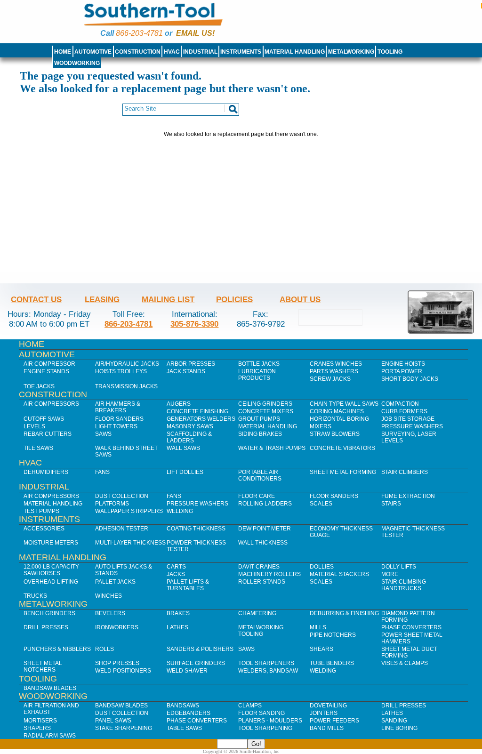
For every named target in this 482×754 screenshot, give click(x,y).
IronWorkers (116, 627)
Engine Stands (46, 371)
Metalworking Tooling (260, 630)
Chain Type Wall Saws (344, 404)
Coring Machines (337, 411)
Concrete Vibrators (342, 448)
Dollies (322, 566)
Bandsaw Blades (50, 688)
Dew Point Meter (264, 528)
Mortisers (40, 720)
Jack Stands (186, 371)
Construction (138, 51)
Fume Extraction (408, 496)
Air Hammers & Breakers (117, 407)
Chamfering (257, 613)
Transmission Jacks (126, 386)
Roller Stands (261, 581)
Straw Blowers (335, 434)
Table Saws (184, 728)
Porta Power (401, 371)
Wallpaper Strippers (129, 511)
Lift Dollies (185, 472)
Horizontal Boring (339, 419)
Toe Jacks (39, 386)
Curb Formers (404, 411)
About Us (300, 299)
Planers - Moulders (270, 720)
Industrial (200, 51)
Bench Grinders (49, 613)
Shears (321, 649)
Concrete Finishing (197, 411)
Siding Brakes (260, 434)
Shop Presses (117, 663)
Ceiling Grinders (265, 404)
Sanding (394, 720)
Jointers (323, 713)
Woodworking (77, 63)
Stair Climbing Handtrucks (403, 585)
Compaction (400, 404)
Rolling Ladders (265, 503)
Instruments (240, 51)
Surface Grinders (196, 663)
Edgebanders (188, 713)
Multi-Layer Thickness (130, 542)
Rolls (104, 649)
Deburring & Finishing (344, 613)
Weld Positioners (123, 670)
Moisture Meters (51, 542)
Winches (108, 596)
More (389, 574)
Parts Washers (334, 371)
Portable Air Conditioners (259, 475)
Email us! (195, 33)
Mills (318, 627)
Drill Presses (46, 627)
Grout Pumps (259, 419)
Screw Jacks (330, 379)
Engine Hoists (403, 364)
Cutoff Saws (44, 419)
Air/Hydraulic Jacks (127, 364)
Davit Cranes (259, 566)
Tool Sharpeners (266, 663)
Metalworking (351, 51)
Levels (34, 426)
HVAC (172, 51)
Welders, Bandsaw (268, 670)
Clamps (250, 705)
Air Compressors (51, 404)
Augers (179, 404)
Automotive (93, 51)
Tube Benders (332, 663)
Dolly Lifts (398, 566)
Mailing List (168, 299)
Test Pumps (41, 511)
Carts (176, 566)
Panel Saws (113, 720)
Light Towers (116, 426)
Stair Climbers (404, 472)
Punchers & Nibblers (57, 649)
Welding (180, 511)
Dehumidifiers (46, 472)
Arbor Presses (191, 364)
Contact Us (36, 299)
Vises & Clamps (404, 663)
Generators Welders (201, 419)
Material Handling (295, 51)
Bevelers (110, 613)
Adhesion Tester (121, 528)
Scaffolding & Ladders (189, 437)
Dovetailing (328, 705)
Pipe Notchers (333, 635)
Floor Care (256, 496)
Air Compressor (49, 364)
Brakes (178, 613)
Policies (234, 299)
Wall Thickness (263, 542)
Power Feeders (334, 720)
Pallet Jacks (115, 581)
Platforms (112, 503)
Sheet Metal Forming (343, 472)
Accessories (44, 528)
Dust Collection (121, 496)
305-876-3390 (194, 324)
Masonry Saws (190, 426)
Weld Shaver (187, 670)
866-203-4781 (139, 33)
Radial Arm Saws (50, 735)
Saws (103, 434)
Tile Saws (38, 448)
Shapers (37, 728)
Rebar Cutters (48, 434)
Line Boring (399, 728)
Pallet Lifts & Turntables (188, 585)
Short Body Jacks (409, 379)
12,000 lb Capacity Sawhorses (51, 570)
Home (62, 51)
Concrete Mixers (265, 411)
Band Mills (327, 728)
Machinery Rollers (269, 574)
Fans (102, 472)
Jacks (176, 574)
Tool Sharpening (265, 728)
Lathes (177, 627)
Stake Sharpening (123, 728)
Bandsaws (183, 705)
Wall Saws (183, 448)
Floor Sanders (119, 419)
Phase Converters (411, 627)
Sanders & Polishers (200, 649)
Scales (321, 503)
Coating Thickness (196, 528)
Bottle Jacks (259, 364)
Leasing (102, 299)
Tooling (390, 51)
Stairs (391, 503)
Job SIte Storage (407, 419)
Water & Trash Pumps (271, 448)
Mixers (320, 426)
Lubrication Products (257, 374)
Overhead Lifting (51, 581)
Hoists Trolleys (121, 371)
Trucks (35, 596)
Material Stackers (339, 574)
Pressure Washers (412, 426)
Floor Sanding (261, 713)
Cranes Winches (336, 364)
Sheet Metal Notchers (43, 666)
